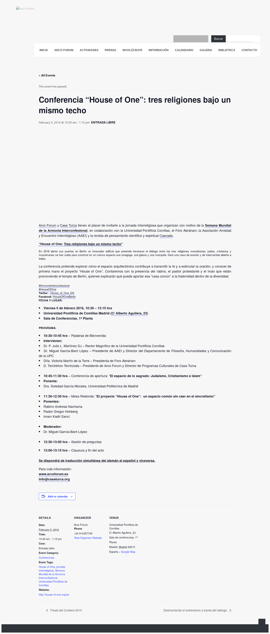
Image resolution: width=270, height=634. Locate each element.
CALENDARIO (184, 50)
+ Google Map (127, 552)
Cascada (166, 235)
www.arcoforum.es (53, 474)
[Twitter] (190, 38)
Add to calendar (58, 496)
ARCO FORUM (63, 50)
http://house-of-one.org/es (54, 594)
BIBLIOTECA (226, 50)
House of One (47, 567)
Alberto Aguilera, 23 (131, 313)
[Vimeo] (204, 38)
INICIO (43, 50)
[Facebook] (176, 38)
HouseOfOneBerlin (64, 296)
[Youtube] (183, 38)
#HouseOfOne (47, 289)
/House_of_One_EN (62, 293)
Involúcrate (132, 50)
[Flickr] (197, 38)
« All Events (47, 75)
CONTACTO (249, 50)
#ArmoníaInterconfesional (54, 285)
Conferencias (46, 557)
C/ (113, 313)
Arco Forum (47, 225)
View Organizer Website (88, 538)
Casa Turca (68, 225)
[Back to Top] (261, 622)
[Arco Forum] (29, 11)
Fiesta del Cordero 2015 (66, 610)
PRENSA (110, 50)
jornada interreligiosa (52, 568)
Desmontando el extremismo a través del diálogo (195, 610)
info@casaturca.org (54, 479)
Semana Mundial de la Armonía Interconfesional (52, 574)
